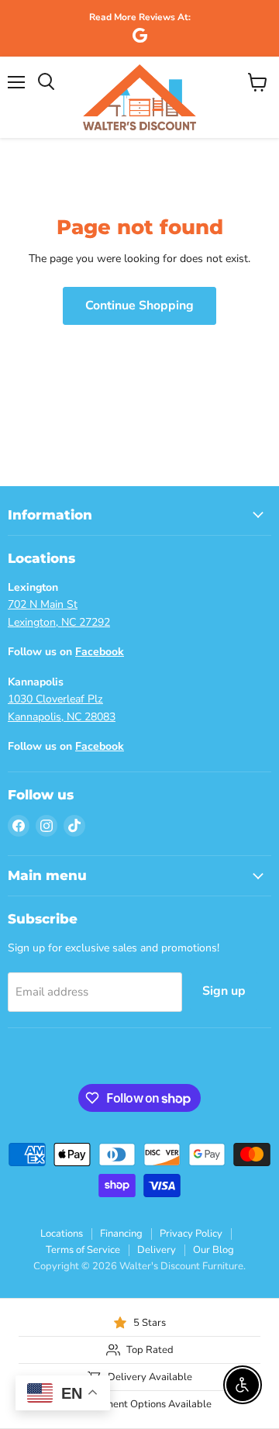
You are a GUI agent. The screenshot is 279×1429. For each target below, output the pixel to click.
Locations (61, 1234)
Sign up (224, 990)
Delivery (156, 1250)
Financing (121, 1234)
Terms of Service (83, 1250)
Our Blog (213, 1250)
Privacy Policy (191, 1234)
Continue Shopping (139, 305)
